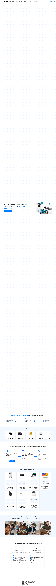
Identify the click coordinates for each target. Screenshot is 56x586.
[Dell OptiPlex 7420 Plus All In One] (45, 481)
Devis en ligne (31, 1)
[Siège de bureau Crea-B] (10, 500)
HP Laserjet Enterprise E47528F (33, 506)
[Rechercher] (47, 1)
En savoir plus (19, 565)
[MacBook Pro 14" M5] (22, 481)
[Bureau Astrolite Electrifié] (22, 500)
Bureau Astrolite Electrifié (22, 506)
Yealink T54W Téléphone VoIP (34, 487)
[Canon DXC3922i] (10, 481)
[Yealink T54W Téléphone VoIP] (33, 481)
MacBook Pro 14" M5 (22, 487)
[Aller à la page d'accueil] (4, 1)
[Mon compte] (54, 1)
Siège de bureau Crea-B (10, 506)
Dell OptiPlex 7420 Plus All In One (45, 487)
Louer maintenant (11, 460)
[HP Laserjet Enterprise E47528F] (33, 500)
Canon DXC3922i (10, 487)
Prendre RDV (51, 1)
